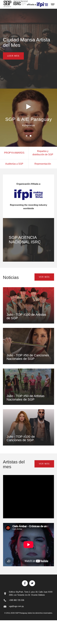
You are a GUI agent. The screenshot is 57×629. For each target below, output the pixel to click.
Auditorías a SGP (14, 164)
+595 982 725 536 (16, 600)
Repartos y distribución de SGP (42, 153)
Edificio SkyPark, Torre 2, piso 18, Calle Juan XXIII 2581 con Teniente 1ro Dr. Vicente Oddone (30, 593)
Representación (42, 164)
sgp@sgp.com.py (16, 606)
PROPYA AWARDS (14, 153)
